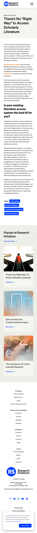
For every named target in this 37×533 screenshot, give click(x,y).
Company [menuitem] (18, 429)
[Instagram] (18, 499)
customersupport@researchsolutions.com (18, 489)
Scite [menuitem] (18, 401)
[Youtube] (22, 499)
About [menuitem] (18, 436)
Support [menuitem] (18, 462)
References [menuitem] (18, 397)
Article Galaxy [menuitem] (19, 394)
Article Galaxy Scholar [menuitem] (18, 404)
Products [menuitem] (18, 391)
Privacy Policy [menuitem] (18, 508)
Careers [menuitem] (18, 439)
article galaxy (14, 201)
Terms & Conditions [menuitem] (18, 511)
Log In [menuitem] (18, 449)
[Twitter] (10, 499)
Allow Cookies (25, 525)
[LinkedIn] (27, 499)
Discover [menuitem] (18, 413)
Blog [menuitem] (18, 443)
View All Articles (9, 241)
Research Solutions (11, 205)
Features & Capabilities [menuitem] (18, 410)
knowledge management (13, 209)
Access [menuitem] (18, 416)
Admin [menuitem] (18, 455)
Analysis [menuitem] (18, 423)
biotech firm (8, 74)
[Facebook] (14, 499)
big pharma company (12, 64)
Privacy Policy (17, 521)
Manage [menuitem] (18, 420)
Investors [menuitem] (18, 432)
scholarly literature (11, 214)
